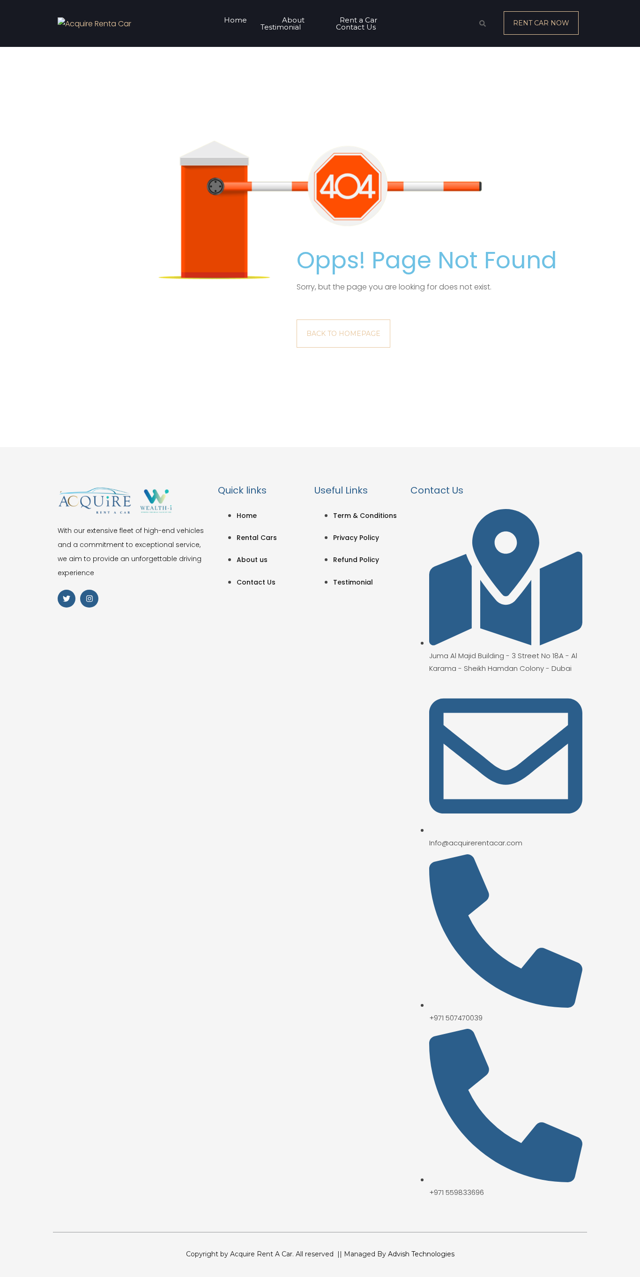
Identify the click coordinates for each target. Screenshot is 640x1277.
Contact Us (356, 26)
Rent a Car (358, 19)
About (293, 19)
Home (235, 19)
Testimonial (280, 26)
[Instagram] (89, 599)
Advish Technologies (421, 1254)
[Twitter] (66, 599)
